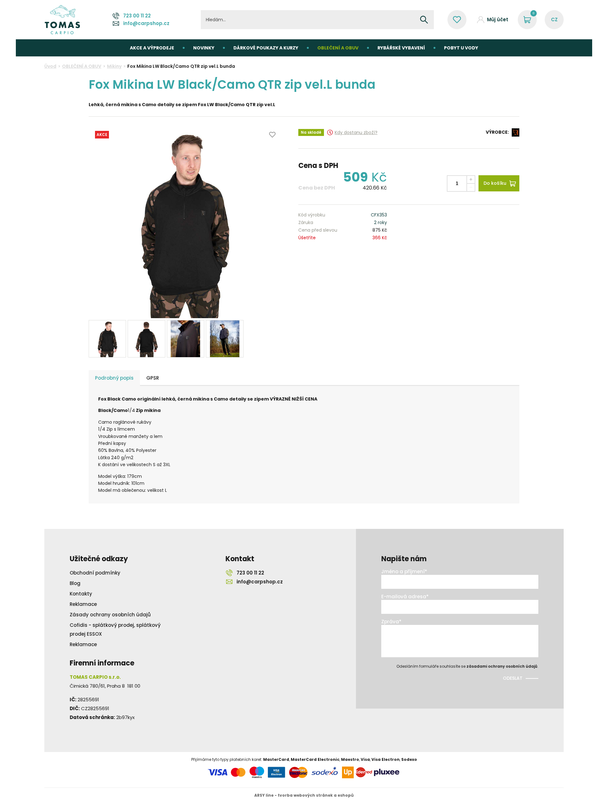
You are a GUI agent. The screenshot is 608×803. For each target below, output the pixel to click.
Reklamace (83, 604)
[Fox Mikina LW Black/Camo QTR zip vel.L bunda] (185, 221)
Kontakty (81, 593)
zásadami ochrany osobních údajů (501, 666)
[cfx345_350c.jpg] (185, 338)
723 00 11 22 (137, 15)
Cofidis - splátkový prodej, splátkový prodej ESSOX (115, 629)
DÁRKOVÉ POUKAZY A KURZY (265, 48)
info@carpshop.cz (146, 23)
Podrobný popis (114, 378)
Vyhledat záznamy (424, 19)
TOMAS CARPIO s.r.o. (62, 20)
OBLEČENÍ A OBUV (337, 48)
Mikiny (114, 66)
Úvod (50, 66)
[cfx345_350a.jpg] (107, 338)
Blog (75, 583)
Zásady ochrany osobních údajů (110, 614)
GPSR (152, 378)
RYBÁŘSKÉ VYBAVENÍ (401, 48)
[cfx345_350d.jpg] (224, 338)
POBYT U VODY (461, 48)
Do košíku (495, 183)
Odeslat (512, 678)
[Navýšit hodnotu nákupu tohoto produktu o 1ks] (470, 179)
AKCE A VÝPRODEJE (152, 48)
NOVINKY (203, 48)
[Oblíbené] (456, 19)
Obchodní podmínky (95, 572)
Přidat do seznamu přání (272, 134)
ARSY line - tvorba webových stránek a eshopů (304, 795)
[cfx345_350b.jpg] (146, 338)
